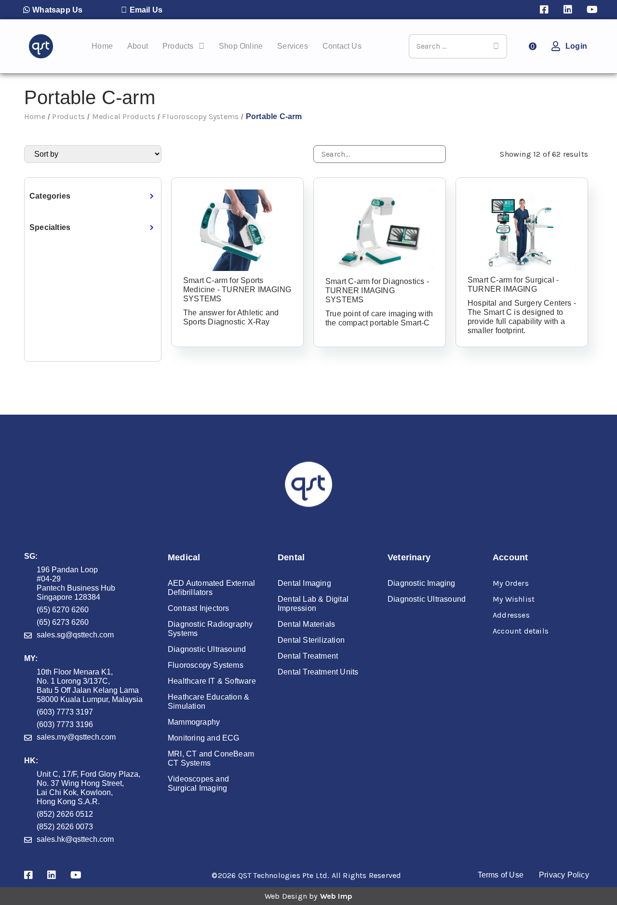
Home (34, 116)
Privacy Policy (564, 875)
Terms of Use (500, 875)
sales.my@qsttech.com (76, 737)
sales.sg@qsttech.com (75, 635)
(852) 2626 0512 (65, 814)
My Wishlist (514, 599)
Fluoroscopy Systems (200, 116)
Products (68, 116)
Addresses (511, 615)
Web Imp (336, 896)
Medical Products (123, 116)
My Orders (511, 583)
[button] (52, 9)
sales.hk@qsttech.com (75, 839)
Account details (521, 630)
